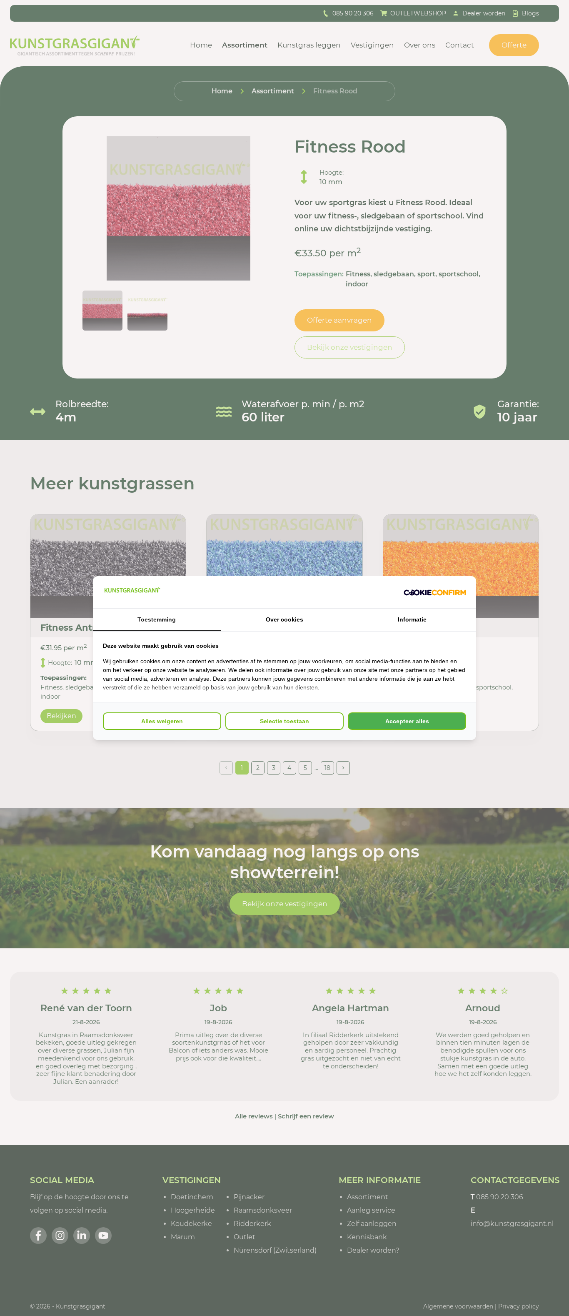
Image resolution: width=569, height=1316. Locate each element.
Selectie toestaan (284, 721)
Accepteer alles (407, 721)
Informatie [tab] (412, 619)
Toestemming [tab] (156, 619)
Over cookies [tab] (284, 619)
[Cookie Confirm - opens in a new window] (435, 592)
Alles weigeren (162, 721)
